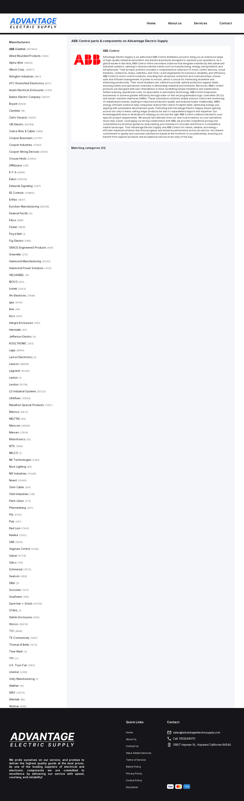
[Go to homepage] (46, 739)
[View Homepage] (33, 23)
